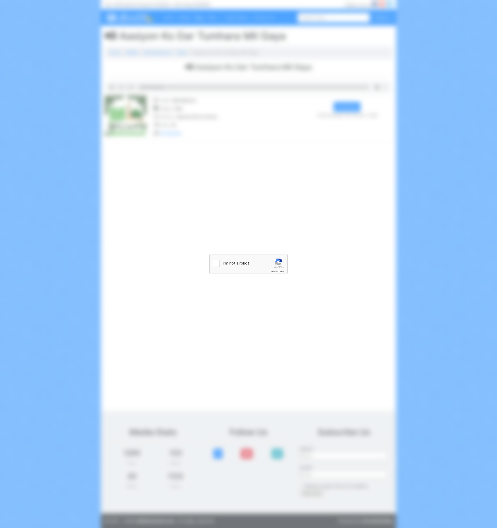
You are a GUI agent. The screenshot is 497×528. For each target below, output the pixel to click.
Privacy (274, 271)
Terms (281, 271)
